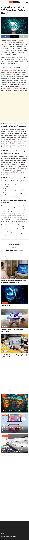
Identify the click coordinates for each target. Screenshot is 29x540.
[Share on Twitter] (14, 36)
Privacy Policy (13, 536)
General (4, 395)
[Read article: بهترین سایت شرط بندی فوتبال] (14, 403)
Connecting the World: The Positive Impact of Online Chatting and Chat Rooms (13, 429)
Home (2, 533)
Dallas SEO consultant (11, 70)
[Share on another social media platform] (23, 36)
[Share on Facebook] (5, 36)
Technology (5, 415)
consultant (13, 141)
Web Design (4, 277)
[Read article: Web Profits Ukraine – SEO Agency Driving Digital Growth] (14, 343)
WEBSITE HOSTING (6, 306)
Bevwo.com (6, 536)
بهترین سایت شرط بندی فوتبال (11, 410)
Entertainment (5, 435)
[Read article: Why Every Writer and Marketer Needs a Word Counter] (14, 318)
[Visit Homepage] (14, 2)
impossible (16, 172)
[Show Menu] (2, 2)
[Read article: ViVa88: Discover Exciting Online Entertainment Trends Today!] (14, 443)
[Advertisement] (14, 106)
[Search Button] (27, 2)
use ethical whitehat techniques (13, 88)
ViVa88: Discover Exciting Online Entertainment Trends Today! (12, 450)
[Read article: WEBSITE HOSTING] (14, 294)
